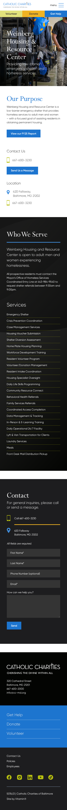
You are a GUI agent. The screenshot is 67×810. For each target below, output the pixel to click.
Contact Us (13, 755)
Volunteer (11, 13)
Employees (13, 766)
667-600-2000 (15, 688)
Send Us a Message (22, 170)
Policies (11, 761)
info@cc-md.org (16, 692)
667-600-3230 (22, 160)
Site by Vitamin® (16, 798)
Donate (33, 13)
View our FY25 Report (23, 133)
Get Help (55, 13)
